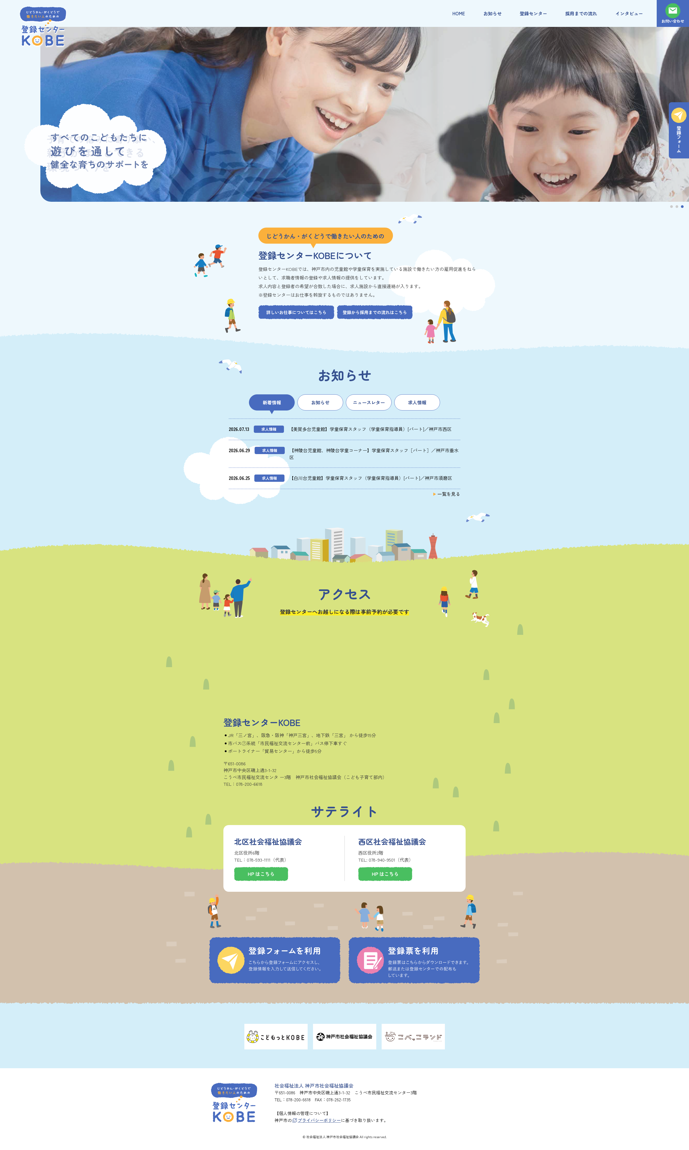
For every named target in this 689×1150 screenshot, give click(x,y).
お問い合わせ (673, 21)
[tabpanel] (344, 114)
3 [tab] (682, 206)
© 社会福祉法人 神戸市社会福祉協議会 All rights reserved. (345, 1136)
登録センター (533, 13)
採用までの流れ (581, 13)
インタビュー (629, 13)
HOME (458, 13)
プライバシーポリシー (319, 1120)
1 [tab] (671, 206)
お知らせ (492, 13)
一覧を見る (448, 493)
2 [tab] (677, 206)
